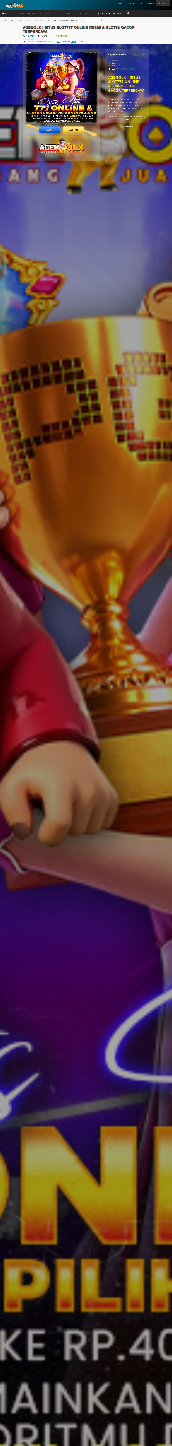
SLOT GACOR (76, 20)
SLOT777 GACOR (8, 20)
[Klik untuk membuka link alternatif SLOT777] (61, 87)
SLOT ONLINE (64, 20)
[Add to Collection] (15, 58)
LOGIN (49, 130)
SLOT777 (20, 20)
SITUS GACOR (51, 20)
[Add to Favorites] (15, 51)
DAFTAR (73, 130)
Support (80, 42)
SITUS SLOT (39, 20)
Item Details (28, 42)
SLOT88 (29, 20)
